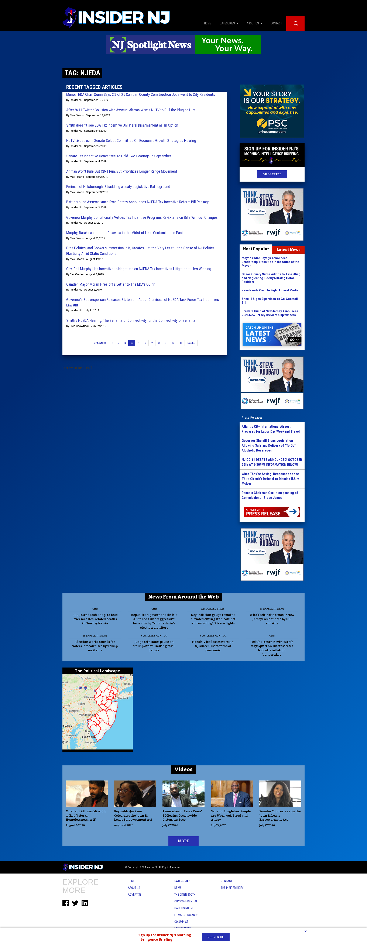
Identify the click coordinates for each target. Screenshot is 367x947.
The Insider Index (232, 887)
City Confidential (186, 901)
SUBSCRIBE (272, 174)
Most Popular (256, 249)
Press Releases (252, 417)
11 (181, 343)
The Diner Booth (185, 894)
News (178, 887)
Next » (191, 343)
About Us (134, 887)
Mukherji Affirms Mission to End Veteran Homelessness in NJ (86, 816)
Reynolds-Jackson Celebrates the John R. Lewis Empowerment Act (133, 816)
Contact (226, 881)
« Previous (99, 343)
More (183, 841)
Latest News (289, 249)
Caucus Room (183, 908)
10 (173, 343)
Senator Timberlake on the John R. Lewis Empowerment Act (280, 816)
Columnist (181, 921)
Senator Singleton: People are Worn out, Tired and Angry (231, 816)
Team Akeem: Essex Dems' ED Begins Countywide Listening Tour (182, 816)
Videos (184, 769)
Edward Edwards (186, 915)
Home (131, 881)
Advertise (134, 894)
